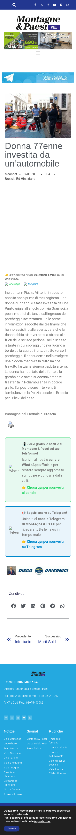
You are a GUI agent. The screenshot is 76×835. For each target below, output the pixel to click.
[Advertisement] (38, 229)
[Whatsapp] (67, 5)
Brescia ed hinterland (20, 178)
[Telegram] (61, 5)
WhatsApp (14, 283)
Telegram (33, 283)
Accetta (12, 828)
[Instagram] (48, 5)
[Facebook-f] (35, 5)
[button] (14, 5)
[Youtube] (54, 5)
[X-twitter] (41, 5)
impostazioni (42, 821)
